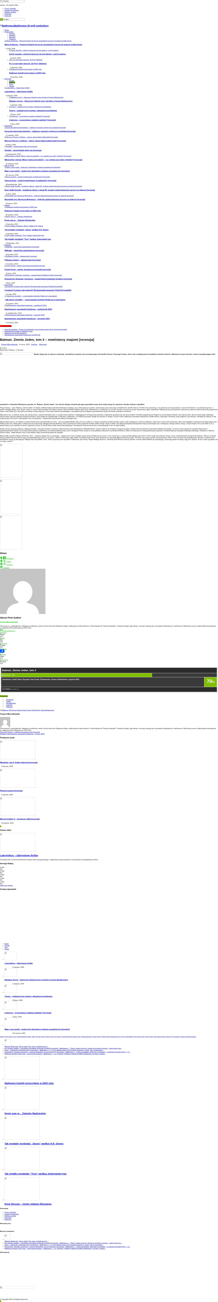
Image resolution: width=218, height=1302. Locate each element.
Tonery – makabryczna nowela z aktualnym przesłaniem (33, 111)
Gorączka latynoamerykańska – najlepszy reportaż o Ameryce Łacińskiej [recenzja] (40, 131)
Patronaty (8, 14)
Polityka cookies (10, 12)
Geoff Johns (36, 710)
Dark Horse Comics (139, 1036)
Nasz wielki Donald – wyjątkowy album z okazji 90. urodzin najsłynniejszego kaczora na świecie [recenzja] (50, 190)
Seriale (11, 86)
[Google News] (7, 3)
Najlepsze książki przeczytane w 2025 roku (27, 73)
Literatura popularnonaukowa (188, 1036)
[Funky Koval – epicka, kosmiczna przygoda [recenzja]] (25, 266)
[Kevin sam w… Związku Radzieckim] (18, 216)
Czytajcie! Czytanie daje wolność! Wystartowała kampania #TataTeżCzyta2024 (38, 290)
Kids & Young (9, 165)
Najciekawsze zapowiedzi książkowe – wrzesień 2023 (27, 319)
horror (14, 1036)
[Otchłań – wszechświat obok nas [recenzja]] (21, 146)
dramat (107, 1036)
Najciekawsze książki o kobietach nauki (19, 331)
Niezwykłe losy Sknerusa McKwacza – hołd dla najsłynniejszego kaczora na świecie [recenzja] (45, 199)
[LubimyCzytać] (4, 3)
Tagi (6, 947)
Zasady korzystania (12, 10)
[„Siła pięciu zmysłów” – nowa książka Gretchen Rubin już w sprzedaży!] (31, 296)
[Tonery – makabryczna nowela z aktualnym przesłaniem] (30, 107)
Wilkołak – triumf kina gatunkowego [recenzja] (24, 250)
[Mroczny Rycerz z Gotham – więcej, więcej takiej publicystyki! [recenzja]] (31, 137)
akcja (155, 1036)
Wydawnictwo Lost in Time (117, 1036)
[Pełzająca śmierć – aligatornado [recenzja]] (21, 256)
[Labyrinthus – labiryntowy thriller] (17, 88)
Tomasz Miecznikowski (9, 344)
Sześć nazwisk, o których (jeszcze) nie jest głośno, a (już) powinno (37, 54)
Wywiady (12, 37)
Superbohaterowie (47, 710)
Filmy (11, 84)
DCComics (13, 710)
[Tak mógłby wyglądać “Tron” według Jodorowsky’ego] (24, 235)
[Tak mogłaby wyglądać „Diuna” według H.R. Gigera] (24, 226)
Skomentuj (43, 344)
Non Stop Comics (40, 1036)
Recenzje (8, 79)
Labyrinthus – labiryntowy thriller (19, 92)
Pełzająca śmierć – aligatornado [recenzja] (23, 260)
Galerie (7, 205)
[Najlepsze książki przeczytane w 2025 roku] (25, 69)
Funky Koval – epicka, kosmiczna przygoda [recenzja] (28, 270)
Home (7, 30)
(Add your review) (6, 885)
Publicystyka (9, 32)
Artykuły (12, 34)
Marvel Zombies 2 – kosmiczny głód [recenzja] (20, 819)
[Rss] (0, 3)
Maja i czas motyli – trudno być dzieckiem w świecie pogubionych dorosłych (37, 171)
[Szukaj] (1, 1)
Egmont (20, 710)
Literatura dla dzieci (86, 1036)
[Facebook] (1, 3)
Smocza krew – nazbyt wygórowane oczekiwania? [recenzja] (30, 181)
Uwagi (7, 949)
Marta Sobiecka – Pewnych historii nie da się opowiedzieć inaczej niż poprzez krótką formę (43, 45)
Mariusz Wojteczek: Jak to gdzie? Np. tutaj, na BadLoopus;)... (27, 1046)
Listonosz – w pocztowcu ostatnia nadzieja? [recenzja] (32, 120)
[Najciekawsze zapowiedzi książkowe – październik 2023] (25, 305)
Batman (6, 710)
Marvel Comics (50, 1036)
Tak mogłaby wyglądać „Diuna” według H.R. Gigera (26, 230)
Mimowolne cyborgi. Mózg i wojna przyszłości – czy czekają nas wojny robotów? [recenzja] (43, 160)
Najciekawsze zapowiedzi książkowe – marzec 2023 (22, 734)
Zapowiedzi (9, 285)
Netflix (103, 1036)
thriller (33, 1036)
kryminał (63, 1036)
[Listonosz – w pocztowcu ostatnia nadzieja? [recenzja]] (29, 116)
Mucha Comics (77, 1036)
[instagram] (3, 3)
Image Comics (149, 1036)
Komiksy (12, 82)
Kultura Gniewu (161, 1036)
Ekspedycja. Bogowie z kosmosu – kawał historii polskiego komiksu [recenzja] (38, 279)
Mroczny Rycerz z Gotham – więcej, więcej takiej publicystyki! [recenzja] (35, 141)
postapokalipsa (129, 1036)
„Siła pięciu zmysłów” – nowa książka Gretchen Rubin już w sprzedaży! (35, 300)
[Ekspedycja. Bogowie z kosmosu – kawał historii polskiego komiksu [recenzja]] (33, 275)
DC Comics (57, 1036)
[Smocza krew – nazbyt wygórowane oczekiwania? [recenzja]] (27, 177)
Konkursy (8, 16)
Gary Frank (27, 710)
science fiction (8, 1036)
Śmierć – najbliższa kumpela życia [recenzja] (20, 732)
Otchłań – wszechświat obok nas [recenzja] (23, 150)
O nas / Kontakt (10, 8)
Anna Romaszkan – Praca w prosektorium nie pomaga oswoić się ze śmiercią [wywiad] (36, 329)
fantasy (29, 1036)
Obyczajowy (176, 1036)
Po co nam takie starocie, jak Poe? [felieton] (28, 64)
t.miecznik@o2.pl (9, 631)
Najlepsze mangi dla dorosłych (15, 333)
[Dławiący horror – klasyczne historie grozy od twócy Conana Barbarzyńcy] (36, 97)
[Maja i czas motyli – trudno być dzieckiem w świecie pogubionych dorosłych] (32, 167)
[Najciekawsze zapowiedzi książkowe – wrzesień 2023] (25, 315)
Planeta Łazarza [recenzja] (11, 791)
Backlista (8, 245)
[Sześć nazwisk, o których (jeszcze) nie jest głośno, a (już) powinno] (33, 50)
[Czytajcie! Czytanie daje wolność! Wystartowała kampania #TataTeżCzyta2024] (33, 286)
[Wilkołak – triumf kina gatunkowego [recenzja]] (22, 247)
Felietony (12, 39)
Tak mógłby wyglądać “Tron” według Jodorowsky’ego (28, 239)
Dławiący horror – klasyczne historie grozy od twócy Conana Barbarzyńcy (41, 101)
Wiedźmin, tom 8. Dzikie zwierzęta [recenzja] (18, 762)
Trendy (7, 945)
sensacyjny (169, 1036)
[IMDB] (6, 3)
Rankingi (12, 35)
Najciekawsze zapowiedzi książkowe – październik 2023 (28, 309)
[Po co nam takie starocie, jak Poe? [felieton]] (25, 60)
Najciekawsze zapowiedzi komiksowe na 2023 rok (22, 335)
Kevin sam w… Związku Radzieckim (20, 220)
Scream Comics (96, 1036)
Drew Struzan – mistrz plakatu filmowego (28, 1204)
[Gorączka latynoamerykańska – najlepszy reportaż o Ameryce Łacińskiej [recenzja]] (35, 127)
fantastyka (69, 1036)
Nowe (7, 944)
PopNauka (8, 126)
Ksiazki (11, 81)
